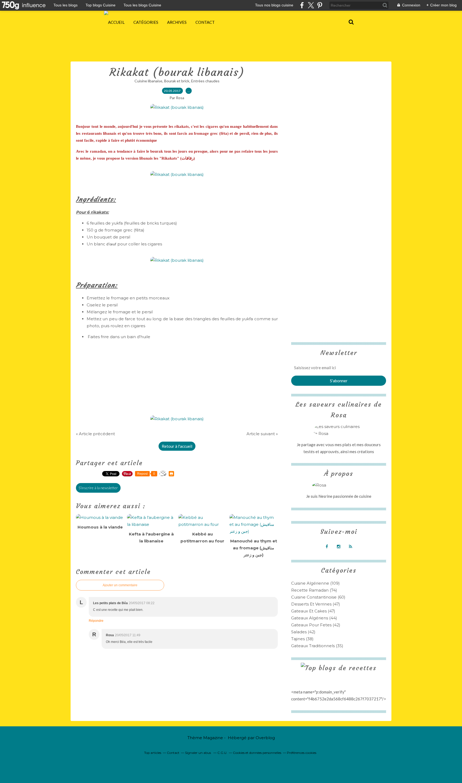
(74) (314, 590)
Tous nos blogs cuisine (274, 5)
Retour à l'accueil (177, 446)
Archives (177, 22)
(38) (302, 638)
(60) (318, 597)
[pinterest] (319, 5)
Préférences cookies (301, 753)
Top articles (152, 753)
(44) (314, 617)
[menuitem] (116, 22)
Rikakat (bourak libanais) (177, 72)
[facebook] (302, 5)
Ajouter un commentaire (120, 585)
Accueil (116, 22)
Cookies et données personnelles (257, 753)
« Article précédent (95, 433)
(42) (315, 624)
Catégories (145, 22)
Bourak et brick (176, 81)
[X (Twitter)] (310, 5)
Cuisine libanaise (148, 81)
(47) (315, 604)
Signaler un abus (198, 753)
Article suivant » (262, 433)
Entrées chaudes (205, 81)
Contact (205, 22)
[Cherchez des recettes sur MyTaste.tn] (338, 668)
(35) (317, 645)
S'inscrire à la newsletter (98, 487)
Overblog (265, 737)
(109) (315, 583)
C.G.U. (222, 753)
